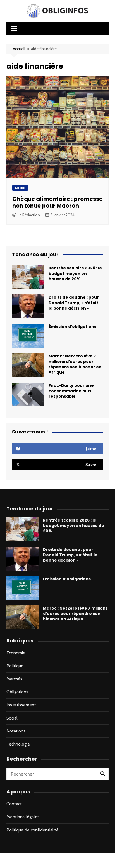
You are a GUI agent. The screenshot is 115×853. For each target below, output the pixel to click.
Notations (15, 731)
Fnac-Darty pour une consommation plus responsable (71, 391)
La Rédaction (29, 214)
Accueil (19, 48)
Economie (15, 653)
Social (20, 187)
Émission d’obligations (72, 326)
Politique (14, 665)
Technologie (18, 744)
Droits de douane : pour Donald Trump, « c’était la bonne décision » (74, 302)
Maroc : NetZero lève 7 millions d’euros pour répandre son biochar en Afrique (75, 364)
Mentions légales (22, 816)
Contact (14, 804)
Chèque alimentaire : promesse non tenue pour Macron (57, 202)
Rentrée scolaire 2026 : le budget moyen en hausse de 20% (75, 273)
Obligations (17, 691)
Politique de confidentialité (32, 830)
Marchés (14, 679)
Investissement (21, 705)
